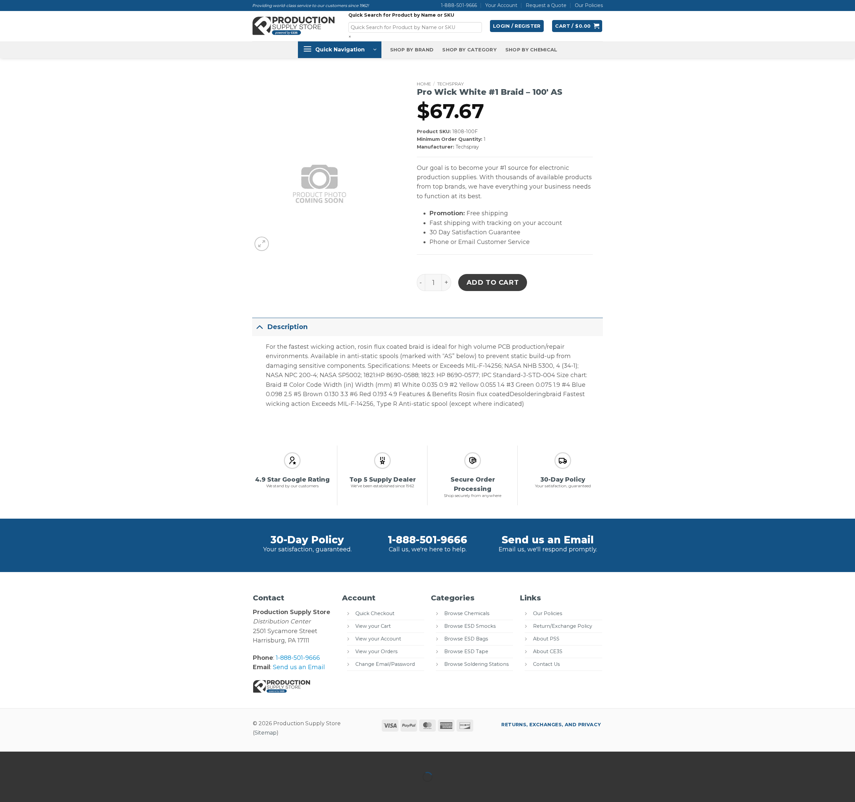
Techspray (450, 83)
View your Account (378, 639)
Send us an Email (548, 540)
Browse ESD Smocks (470, 626)
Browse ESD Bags (466, 639)
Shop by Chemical (531, 50)
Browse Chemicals (466, 613)
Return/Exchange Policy (562, 626)
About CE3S (547, 651)
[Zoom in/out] (7, 759)
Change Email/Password (385, 664)
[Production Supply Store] (293, 26)
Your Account (501, 5)
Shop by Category (469, 50)
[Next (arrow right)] (29, 789)
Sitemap (265, 733)
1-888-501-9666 (459, 5)
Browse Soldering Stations (476, 664)
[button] (517, 26)
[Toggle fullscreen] (29, 759)
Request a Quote (546, 5)
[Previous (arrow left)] (7, 789)
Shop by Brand (412, 50)
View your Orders (376, 651)
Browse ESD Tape (466, 651)
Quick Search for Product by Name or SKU (401, 15)
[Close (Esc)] (73, 759)
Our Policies (589, 5)
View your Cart (373, 626)
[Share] (51, 759)
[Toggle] (259, 326)
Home (424, 83)
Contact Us (546, 664)
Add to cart (493, 282)
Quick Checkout (374, 613)
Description (287, 327)
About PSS (546, 639)
